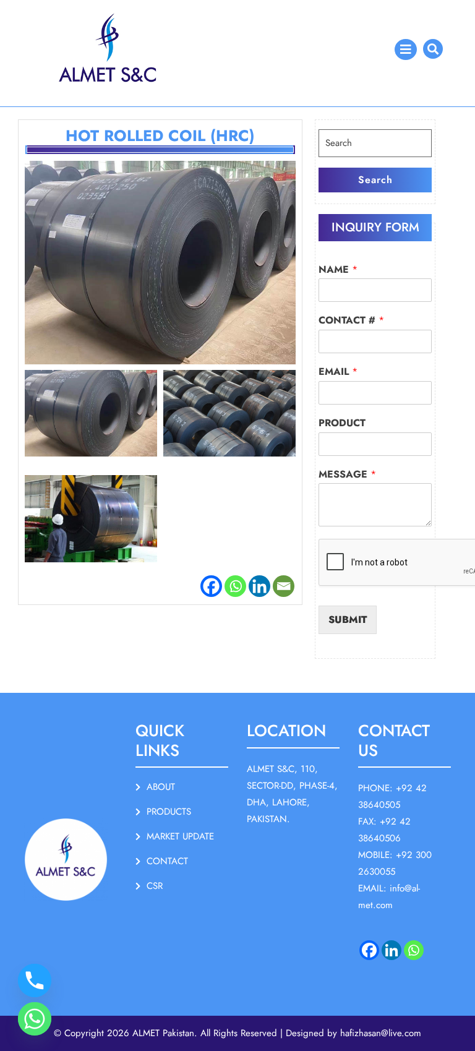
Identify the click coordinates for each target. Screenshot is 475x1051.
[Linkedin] (259, 586)
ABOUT (161, 787)
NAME (338, 270)
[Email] (283, 586)
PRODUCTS (169, 811)
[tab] (406, 49)
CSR (155, 886)
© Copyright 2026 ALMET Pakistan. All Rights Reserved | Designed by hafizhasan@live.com (237, 1033)
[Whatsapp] (235, 586)
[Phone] (34, 980)
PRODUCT (342, 423)
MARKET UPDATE (180, 836)
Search (375, 180)
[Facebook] (211, 586)
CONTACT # (351, 320)
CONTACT (167, 861)
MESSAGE (347, 474)
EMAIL (338, 372)
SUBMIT (347, 619)
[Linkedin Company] (391, 950)
